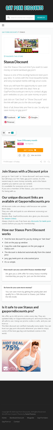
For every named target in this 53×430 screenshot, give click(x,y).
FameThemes (30, 414)
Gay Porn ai (6, 422)
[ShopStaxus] (26, 45)
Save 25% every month (27, 140)
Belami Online (10, 218)
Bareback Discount (17, 418)
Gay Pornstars (42, 418)
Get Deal (29, 150)
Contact (17, 422)
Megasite (30, 418)
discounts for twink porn (41, 221)
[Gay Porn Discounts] (26, 7)
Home (4, 418)
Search (41, 17)
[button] (10, 117)
